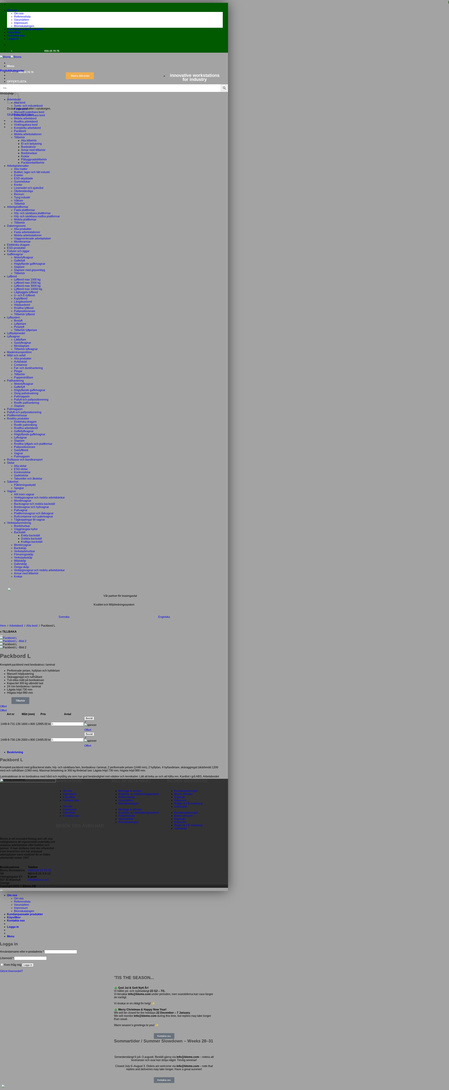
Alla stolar (20, 465)
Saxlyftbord (21, 450)
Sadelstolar (21, 475)
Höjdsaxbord (22, 304)
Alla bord (19, 102)
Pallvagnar (21, 510)
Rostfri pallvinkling (25, 424)
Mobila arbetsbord (25, 118)
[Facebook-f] (60, 835)
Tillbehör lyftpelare (25, 330)
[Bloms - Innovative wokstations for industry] (10, 56)
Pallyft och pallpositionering (31, 399)
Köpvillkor (14, 32)
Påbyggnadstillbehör (34, 159)
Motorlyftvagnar (23, 257)
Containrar (20, 364)
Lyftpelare (20, 323)
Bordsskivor (28, 146)
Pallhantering (15, 380)
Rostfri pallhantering (26, 402)
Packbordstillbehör (32, 162)
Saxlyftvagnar (22, 342)
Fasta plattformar (24, 210)
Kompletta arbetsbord (27, 127)
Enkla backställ (30, 535)
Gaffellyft (19, 260)
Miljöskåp (20, 560)
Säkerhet (12, 481)
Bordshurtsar (29, 153)
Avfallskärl (20, 361)
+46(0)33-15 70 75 (39, 870)
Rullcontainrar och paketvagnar (33, 516)
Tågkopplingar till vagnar (29, 519)
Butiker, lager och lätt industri (32, 172)
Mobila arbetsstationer (28, 134)
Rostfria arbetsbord (26, 121)
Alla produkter (22, 228)
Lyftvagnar (13, 336)
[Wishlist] (1, 635)
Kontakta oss (16, 35)
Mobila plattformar (25, 219)
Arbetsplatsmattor (18, 165)
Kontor (18, 184)
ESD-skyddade (23, 178)
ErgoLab (179, 797)
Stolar (10, 462)
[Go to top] (1, 890)
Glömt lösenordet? (11, 971)
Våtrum (18, 200)
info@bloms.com (38, 879)
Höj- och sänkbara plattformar (32, 213)
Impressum (21, 22)
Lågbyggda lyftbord (26, 292)
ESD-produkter (16, 247)
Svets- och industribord (28, 105)
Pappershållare (23, 377)
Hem (3, 625)
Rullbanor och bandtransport (24, 459)
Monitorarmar (22, 241)
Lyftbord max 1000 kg (27, 279)
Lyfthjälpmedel (16, 333)
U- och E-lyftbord (24, 295)
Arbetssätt (180, 806)
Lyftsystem (13, 317)
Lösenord (7, 958)
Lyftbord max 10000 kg (28, 289)
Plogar (18, 371)
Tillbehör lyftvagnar (26, 349)
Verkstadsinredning (19, 522)
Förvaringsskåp (23, 554)
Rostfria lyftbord (23, 307)
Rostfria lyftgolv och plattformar (33, 443)
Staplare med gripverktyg (29, 270)
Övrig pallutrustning (26, 393)
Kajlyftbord (20, 298)
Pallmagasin (22, 396)
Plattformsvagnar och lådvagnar (33, 513)
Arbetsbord (16, 625)
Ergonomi (180, 800)
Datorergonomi (16, 225)
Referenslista (22, 16)
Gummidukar (22, 181)
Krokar (25, 156)
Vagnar (18, 453)
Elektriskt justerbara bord (29, 115)
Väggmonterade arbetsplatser (32, 238)
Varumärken (21, 19)
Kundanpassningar (186, 790)
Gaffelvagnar (15, 254)
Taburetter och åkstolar (28, 478)
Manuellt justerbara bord (29, 112)
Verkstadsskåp (23, 557)
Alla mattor (20, 168)
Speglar (19, 488)
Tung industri (22, 197)
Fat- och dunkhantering (28, 367)
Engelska (164, 616)
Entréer (18, 175)
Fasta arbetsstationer (27, 232)
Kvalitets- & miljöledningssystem (138, 793)
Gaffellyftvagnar (23, 431)
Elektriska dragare (18, 244)
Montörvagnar (22, 500)
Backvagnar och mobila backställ (34, 503)
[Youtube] (69, 835)
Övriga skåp (21, 567)
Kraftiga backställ (31, 541)
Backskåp (20, 548)
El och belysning (31, 143)
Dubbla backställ (31, 538)
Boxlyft (18, 320)
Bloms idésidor (183, 793)
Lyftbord (12, 276)
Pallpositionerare (24, 311)
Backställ (19, 532)
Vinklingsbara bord (26, 124)
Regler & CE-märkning (188, 803)
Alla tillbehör (29, 140)
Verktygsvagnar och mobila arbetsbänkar (39, 497)
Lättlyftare (20, 339)
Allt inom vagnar (24, 494)
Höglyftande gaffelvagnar (29, 263)
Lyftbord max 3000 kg (27, 285)
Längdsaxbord (23, 301)
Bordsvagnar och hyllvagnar (31, 507)
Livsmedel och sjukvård (28, 187)
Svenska (64, 616)
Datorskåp (20, 563)
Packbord (20, 131)
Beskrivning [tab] (15, 752)
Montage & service (130, 790)
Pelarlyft (19, 326)
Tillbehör (19, 137)
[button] (13, 38)
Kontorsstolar (22, 472)
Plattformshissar (17, 415)
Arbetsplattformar (17, 206)
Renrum (19, 194)
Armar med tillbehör (33, 149)
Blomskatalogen (24, 26)
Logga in (28, 965)
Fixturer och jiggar (18, 251)
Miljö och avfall (16, 355)
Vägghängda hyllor (26, 529)
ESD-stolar (21, 469)
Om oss (12, 10)
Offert (3, 706)
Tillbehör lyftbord (24, 314)
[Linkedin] (79, 835)
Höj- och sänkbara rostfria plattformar (37, 216)
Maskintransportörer (19, 352)
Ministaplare (21, 345)
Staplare (19, 266)
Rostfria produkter (18, 418)
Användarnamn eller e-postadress (22, 951)
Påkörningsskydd (25, 484)
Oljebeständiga (23, 191)
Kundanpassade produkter (25, 29)
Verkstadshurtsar (24, 551)
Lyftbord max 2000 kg (27, 282)
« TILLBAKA (8, 631)
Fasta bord (20, 108)
